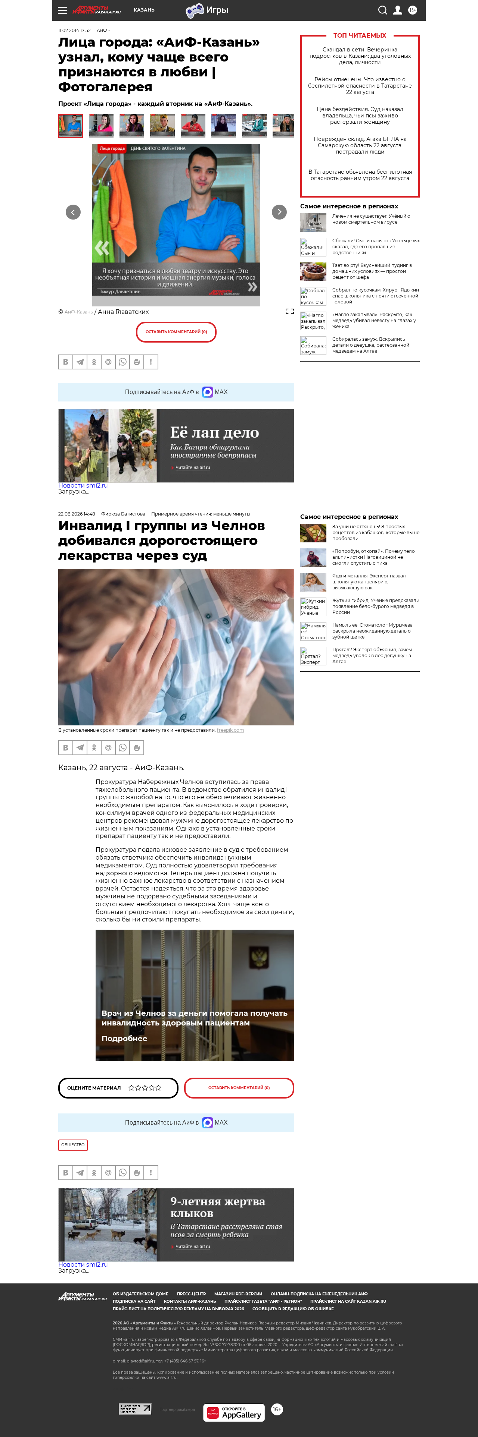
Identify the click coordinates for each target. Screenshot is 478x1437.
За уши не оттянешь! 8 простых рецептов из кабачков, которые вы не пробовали (375, 532)
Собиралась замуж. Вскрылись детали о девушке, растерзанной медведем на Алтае (370, 345)
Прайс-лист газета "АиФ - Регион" (263, 1301)
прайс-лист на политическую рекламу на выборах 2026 (178, 1309)
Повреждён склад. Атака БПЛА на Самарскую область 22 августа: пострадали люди (360, 145)
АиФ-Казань (79, 312)
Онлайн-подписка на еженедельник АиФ (319, 1294)
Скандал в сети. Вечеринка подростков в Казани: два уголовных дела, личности (360, 56)
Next (279, 212)
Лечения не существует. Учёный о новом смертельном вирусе (371, 219)
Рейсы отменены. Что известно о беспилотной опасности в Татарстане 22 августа (360, 85)
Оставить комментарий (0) (176, 332)
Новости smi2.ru (83, 485)
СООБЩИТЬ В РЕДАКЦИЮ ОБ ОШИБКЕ (293, 1309)
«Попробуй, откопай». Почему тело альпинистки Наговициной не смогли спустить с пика (373, 557)
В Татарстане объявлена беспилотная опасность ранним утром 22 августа (360, 175)
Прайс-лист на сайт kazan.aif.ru (348, 1301)
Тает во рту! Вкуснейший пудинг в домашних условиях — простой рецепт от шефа (372, 271)
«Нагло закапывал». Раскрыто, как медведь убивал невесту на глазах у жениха (374, 320)
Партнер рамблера (177, 1409)
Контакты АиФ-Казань (190, 1301)
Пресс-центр (191, 1294)
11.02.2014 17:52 (74, 30)
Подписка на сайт (134, 1301)
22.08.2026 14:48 (76, 514)
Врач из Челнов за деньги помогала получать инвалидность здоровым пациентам (195, 1018)
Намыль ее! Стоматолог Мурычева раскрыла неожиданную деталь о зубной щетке (372, 631)
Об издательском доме (140, 1294)
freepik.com (230, 730)
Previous (73, 212)
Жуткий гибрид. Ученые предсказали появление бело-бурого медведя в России (375, 606)
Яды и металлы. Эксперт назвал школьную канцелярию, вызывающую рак (369, 581)
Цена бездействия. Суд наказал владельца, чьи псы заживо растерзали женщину (360, 115)
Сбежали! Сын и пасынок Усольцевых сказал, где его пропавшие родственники (376, 246)
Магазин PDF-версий (238, 1294)
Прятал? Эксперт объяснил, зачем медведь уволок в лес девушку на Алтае (372, 655)
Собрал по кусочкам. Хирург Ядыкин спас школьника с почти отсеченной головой (375, 296)
